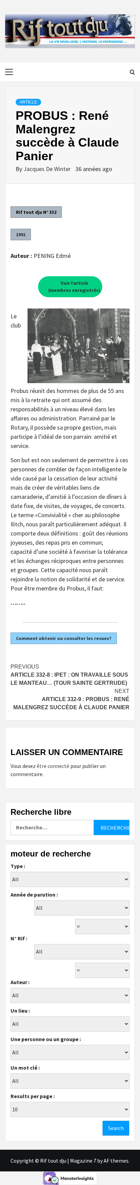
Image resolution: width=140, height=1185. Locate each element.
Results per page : (33, 1096)
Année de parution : (34, 894)
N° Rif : (19, 938)
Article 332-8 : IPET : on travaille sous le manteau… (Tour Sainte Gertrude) (69, 675)
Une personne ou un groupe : (46, 1039)
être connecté (53, 766)
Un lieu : (20, 1010)
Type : (18, 866)
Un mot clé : (25, 1067)
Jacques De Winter (47, 169)
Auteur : (20, 982)
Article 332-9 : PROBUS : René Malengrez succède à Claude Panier (71, 699)
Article (28, 102)
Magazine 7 (83, 1160)
